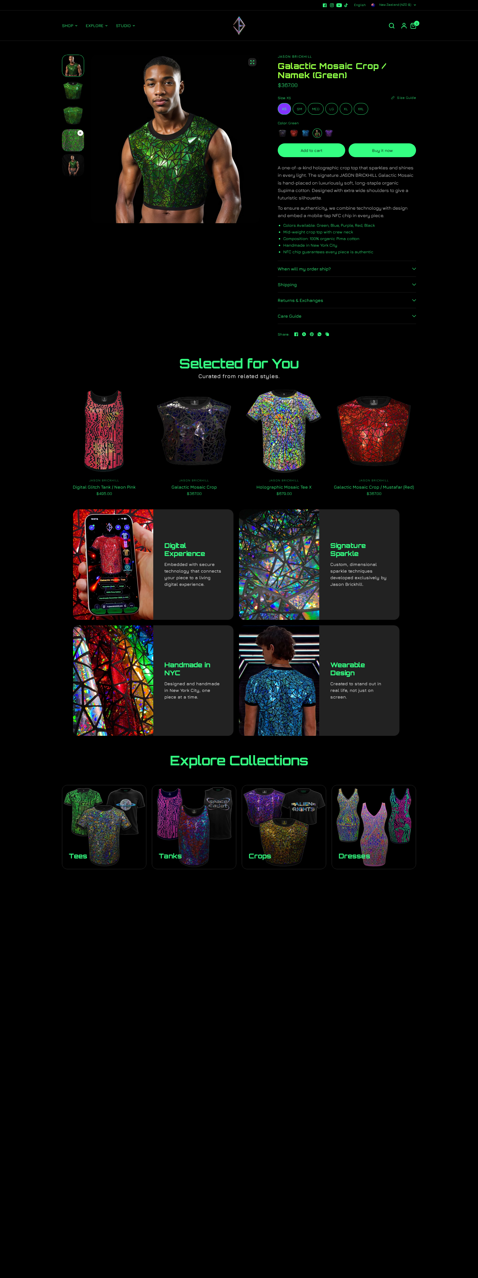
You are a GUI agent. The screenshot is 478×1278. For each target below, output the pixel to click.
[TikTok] (346, 5)
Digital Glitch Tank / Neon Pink (104, 486)
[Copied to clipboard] (327, 334)
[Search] (391, 25)
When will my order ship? (304, 268)
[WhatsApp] (319, 334)
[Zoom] (252, 62)
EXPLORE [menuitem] (94, 25)
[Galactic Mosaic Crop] (282, 133)
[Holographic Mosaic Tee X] (284, 431)
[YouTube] (339, 5)
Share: (284, 334)
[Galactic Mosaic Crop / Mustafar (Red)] (294, 133)
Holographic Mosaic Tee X (283, 486)
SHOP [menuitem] (67, 25)
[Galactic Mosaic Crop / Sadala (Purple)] (328, 133)
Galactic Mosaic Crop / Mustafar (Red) (374, 486)
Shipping (287, 284)
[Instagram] (332, 5)
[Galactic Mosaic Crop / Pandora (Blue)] (305, 133)
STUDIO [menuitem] (123, 25)
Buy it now (382, 150)
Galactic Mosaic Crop (194, 486)
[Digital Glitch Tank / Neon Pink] (104, 431)
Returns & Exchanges (300, 300)
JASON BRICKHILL (104, 480)
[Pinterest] (311, 334)
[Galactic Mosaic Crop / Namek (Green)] (317, 133)
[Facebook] (324, 5)
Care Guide (290, 315)
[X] (304, 334)
